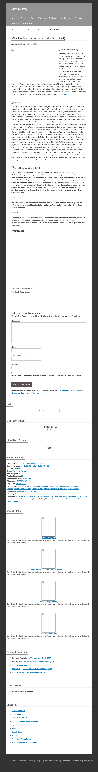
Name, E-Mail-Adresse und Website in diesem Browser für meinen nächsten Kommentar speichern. (46, 376)
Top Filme (24, 18)
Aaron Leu (16, 669)
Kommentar (16, 321)
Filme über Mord (18, 711)
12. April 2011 (32, 44)
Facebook (22, 761)
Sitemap (66, 761)
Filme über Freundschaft (21, 739)
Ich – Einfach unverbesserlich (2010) (37, 669)
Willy (14, 672)
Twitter (30, 761)
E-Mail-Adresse (17, 356)
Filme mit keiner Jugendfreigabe (25, 721)
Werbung (57, 761)
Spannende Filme (19, 725)
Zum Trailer (63, 94)
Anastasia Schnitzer (18, 44)
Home (13, 30)
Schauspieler (80, 18)
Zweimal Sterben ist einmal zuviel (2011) (38, 662)
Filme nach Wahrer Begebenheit (24, 743)
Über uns (48, 761)
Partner (13, 761)
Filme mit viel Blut (19, 718)
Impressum (27, 23)
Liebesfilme (16, 714)
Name (14, 347)
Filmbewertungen (55, 18)
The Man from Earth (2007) (40, 658)
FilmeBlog (19, 9)
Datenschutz (16, 23)
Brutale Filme (17, 732)
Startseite (15, 18)
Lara (13, 665)
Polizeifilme (16, 728)
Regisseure (68, 18)
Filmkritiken (42, 18)
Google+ (39, 761)
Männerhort (22, 665)
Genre (33, 18)
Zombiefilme (17, 736)
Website (14, 364)
